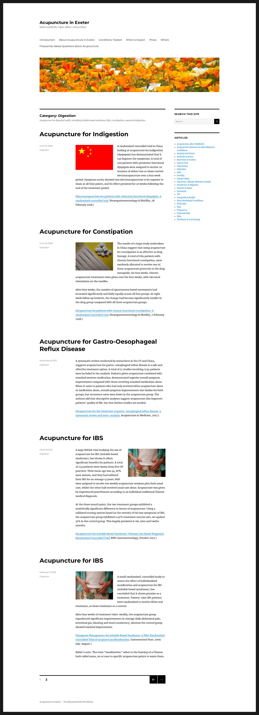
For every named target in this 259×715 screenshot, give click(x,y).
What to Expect (135, 39)
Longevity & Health (186, 197)
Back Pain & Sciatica (186, 160)
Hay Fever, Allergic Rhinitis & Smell (194, 182)
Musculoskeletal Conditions (190, 200)
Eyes (179, 172)
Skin (179, 216)
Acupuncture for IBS (71, 438)
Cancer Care (182, 163)
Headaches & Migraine (187, 185)
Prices (152, 39)
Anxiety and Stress (186, 153)
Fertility (180, 175)
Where (165, 39)
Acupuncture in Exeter (64, 22)
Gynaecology (183, 178)
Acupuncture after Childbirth (190, 144)
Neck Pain (181, 204)
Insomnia (181, 191)
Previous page (153, 683)
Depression (182, 166)
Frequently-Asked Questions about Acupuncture (69, 46)
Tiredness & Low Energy (188, 219)
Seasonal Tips (183, 213)
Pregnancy (182, 210)
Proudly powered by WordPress (78, 702)
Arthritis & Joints (185, 156)
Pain (179, 207)
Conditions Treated (110, 39)
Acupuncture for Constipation (86, 231)
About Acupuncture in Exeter (77, 39)
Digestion (44, 150)
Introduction (47, 39)
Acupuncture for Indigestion (84, 134)
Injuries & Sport (184, 188)
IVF (178, 194)
